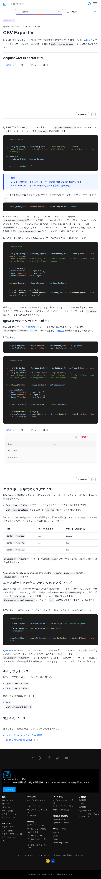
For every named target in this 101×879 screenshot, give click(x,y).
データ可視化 (7, 810)
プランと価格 (7, 830)
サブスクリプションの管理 (63, 801)
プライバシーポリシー (25, 855)
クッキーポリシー (44, 855)
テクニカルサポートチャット (37, 840)
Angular (56, 832)
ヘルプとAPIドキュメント (37, 801)
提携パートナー (85, 810)
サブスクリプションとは (12, 834)
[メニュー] (95, 4)
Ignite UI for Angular (61, 819)
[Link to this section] (46, 57)
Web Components (60, 842)
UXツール (6, 807)
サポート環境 (32, 832)
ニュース (82, 803)
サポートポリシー (34, 835)
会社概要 (82, 800)
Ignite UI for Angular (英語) (24, 735)
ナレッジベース (33, 806)
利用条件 (57, 855)
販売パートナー (8, 837)
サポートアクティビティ (63, 806)
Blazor (55, 836)
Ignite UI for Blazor (61, 823)
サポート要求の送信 (61, 810)
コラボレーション (9, 814)
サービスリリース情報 (36, 829)
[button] (39, 11)
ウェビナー (32, 815)
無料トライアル (8, 817)
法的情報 (82, 807)
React (55, 839)
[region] (50, 539)
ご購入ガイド (7, 827)
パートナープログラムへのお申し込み (89, 815)
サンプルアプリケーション (37, 811)
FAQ (3, 841)
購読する (9, 789)
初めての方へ (7, 800)
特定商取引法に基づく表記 (73, 855)
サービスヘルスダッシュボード (37, 846)
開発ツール (6, 803)
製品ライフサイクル (35, 825)
